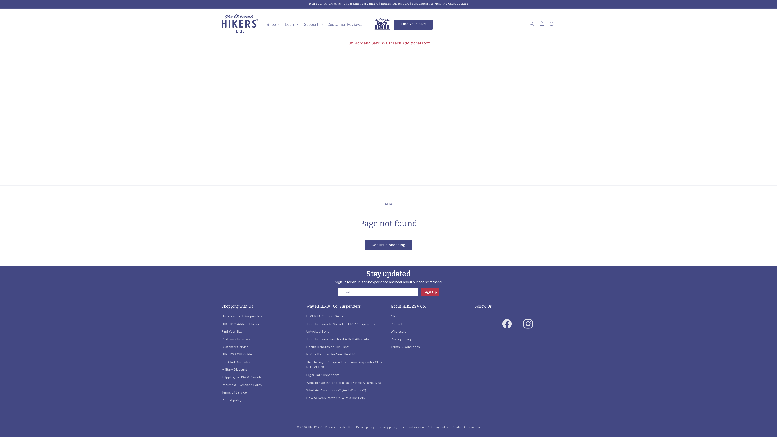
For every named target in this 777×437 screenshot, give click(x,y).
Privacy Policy (401, 339)
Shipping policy (438, 427)
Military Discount (234, 369)
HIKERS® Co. (316, 427)
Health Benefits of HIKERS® (327, 347)
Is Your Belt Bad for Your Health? (331, 354)
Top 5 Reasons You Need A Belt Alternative (339, 339)
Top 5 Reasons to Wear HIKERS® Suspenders (341, 324)
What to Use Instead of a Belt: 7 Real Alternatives (343, 383)
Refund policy (232, 400)
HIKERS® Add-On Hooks (240, 324)
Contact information (466, 427)
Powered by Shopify (338, 427)
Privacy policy (388, 427)
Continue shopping (388, 245)
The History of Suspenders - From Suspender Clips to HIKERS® (344, 364)
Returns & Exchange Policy (242, 385)
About (395, 316)
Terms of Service (234, 392)
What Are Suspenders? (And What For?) (336, 390)
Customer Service (235, 347)
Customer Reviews (236, 339)
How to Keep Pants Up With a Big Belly (335, 398)
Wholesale (399, 331)
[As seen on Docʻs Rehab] (382, 23)
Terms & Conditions (405, 347)
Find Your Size (413, 24)
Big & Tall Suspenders (323, 375)
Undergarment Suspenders (242, 316)
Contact (397, 324)
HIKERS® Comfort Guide (325, 316)
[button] (273, 25)
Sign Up (430, 292)
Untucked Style (317, 331)
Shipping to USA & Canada (242, 377)
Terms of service (412, 427)
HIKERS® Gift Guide (237, 354)
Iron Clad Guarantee (237, 362)
